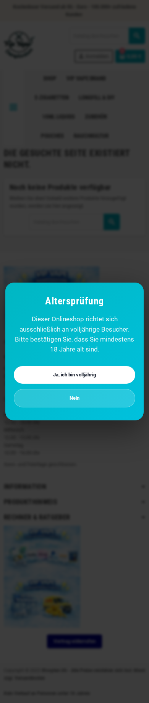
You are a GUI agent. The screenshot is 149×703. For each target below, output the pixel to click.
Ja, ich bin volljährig (74, 375)
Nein (74, 398)
